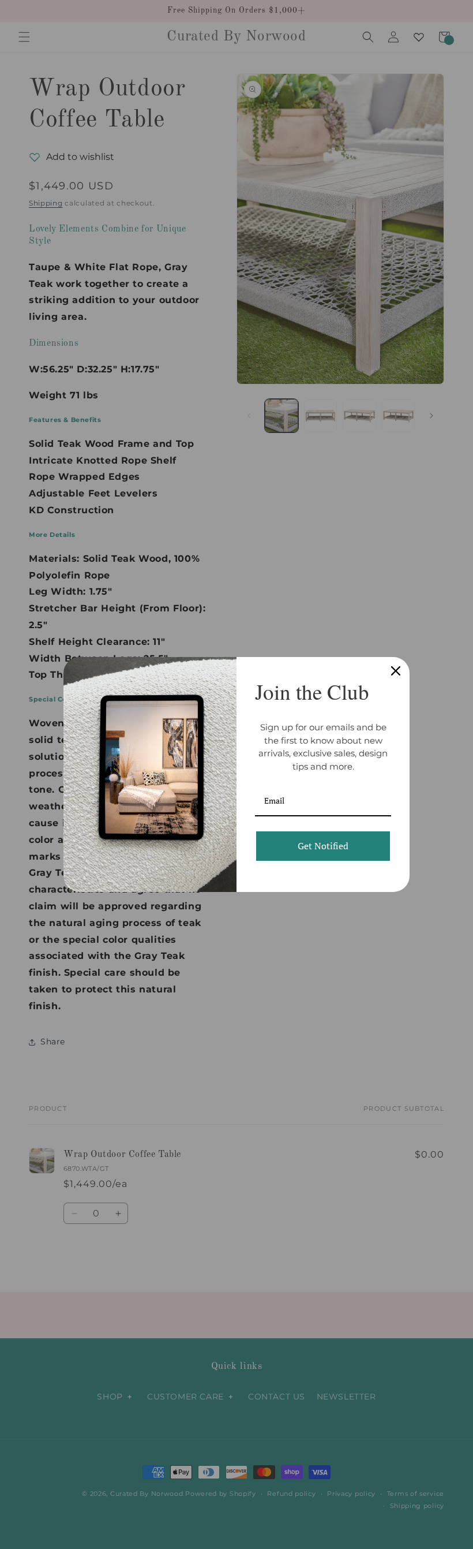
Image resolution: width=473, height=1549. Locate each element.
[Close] (396, 671)
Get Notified (323, 845)
